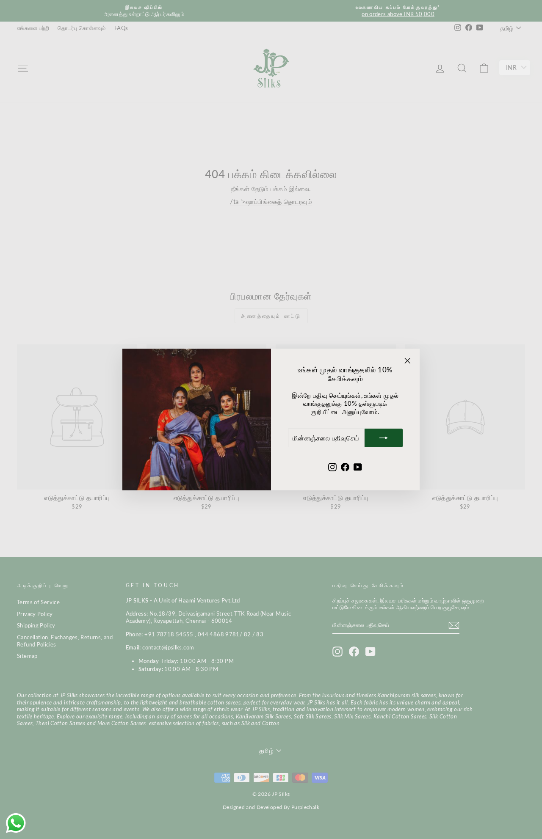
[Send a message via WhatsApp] (16, 823)
